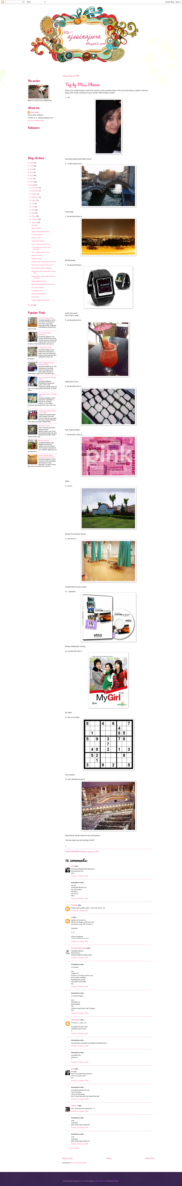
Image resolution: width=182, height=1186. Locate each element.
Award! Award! (36, 228)
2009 (31, 185)
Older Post (149, 1158)
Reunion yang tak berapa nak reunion (43, 261)
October (34, 194)
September (35, 197)
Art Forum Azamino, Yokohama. (45, 333)
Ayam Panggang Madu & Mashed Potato (46, 363)
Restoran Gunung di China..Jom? (42, 265)
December (35, 188)
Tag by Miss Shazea (82, 84)
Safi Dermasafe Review (46, 318)
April (33, 213)
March (34, 216)
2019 (31, 163)
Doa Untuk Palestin (37, 287)
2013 (31, 172)
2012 (31, 175)
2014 (31, 169)
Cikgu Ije (74, 905)
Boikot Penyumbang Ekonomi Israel (42, 284)
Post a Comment (73, 1148)
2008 (31, 305)
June (33, 206)
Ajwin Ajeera (31, 7)
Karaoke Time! (36, 238)
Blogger (116, 1181)
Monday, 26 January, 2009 (79, 1046)
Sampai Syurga (36, 258)
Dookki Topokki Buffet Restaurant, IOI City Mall (46, 456)
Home (109, 1158)
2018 (31, 166)
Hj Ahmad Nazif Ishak (78, 948)
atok (72, 866)
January (34, 222)
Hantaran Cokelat (44, 425)
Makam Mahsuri (44, 440)
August (34, 200)
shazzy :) (74, 1105)
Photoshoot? (35, 297)
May (33, 210)
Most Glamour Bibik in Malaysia (41, 268)
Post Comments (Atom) (78, 1163)
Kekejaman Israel (37, 290)
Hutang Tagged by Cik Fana (40, 300)
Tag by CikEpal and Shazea (40, 231)
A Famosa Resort (37, 234)
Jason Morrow (100, 1181)
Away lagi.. (34, 225)
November (35, 191)
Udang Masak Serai (45, 347)
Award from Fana (37, 255)
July (33, 203)
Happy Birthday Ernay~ (38, 281)
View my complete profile (36, 120)
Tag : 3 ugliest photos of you (40, 252)
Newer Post (67, 1158)
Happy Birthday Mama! (38, 294)
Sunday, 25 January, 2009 (79, 876)
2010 (31, 182)
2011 (31, 178)
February (35, 219)
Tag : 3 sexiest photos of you (40, 244)
